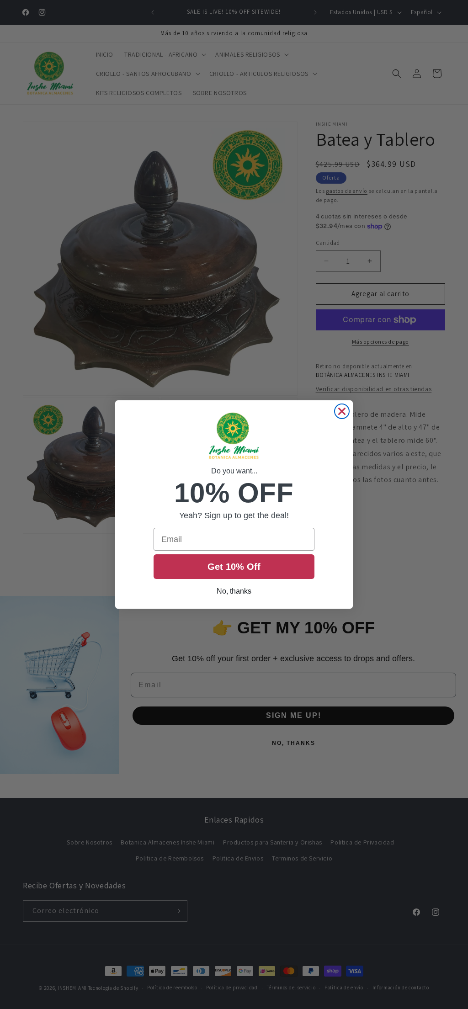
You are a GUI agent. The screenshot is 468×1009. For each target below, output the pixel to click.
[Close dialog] (342, 411)
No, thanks (234, 591)
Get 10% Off (234, 567)
